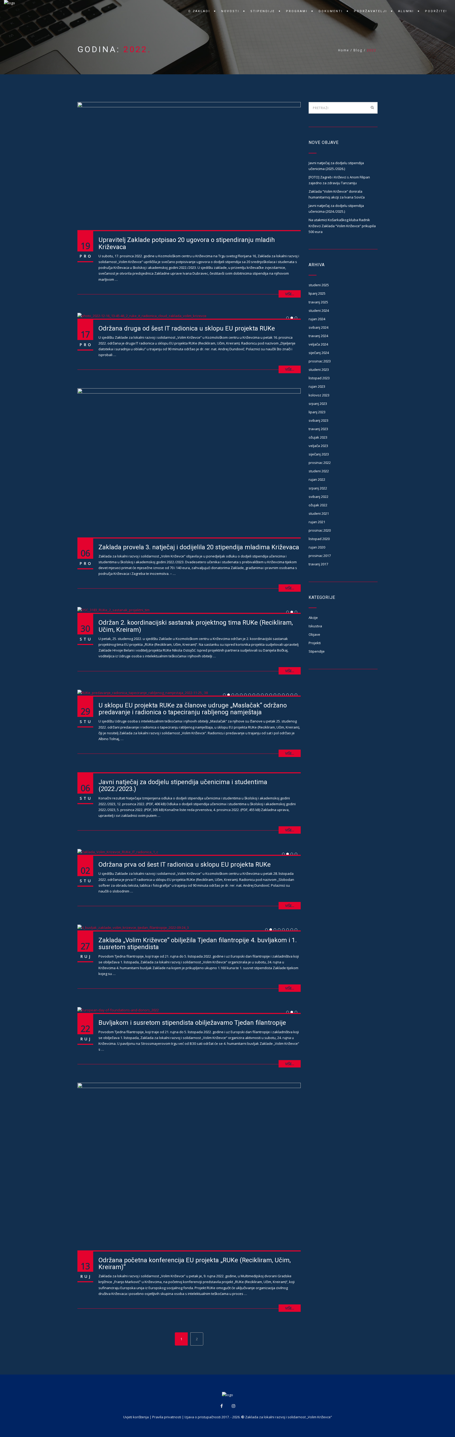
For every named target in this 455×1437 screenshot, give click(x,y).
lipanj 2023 (317, 412)
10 (263, 695)
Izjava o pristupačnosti (203, 1417)
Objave (314, 634)
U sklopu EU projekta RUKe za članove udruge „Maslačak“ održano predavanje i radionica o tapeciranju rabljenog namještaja (192, 709)
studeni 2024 (319, 310)
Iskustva (315, 626)
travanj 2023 (318, 428)
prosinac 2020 (320, 530)
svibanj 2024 (318, 327)
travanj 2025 (318, 302)
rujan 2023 (317, 386)
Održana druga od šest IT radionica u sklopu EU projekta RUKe (186, 328)
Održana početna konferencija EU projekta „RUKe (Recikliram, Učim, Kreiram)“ (194, 1263)
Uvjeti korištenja (136, 1417)
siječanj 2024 (319, 352)
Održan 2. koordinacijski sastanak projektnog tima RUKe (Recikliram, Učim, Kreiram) (195, 626)
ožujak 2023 (318, 437)
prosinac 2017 (320, 555)
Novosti (230, 11)
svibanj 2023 (318, 420)
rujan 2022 (317, 479)
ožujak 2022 (318, 505)
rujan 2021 (317, 522)
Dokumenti (331, 11)
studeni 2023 (319, 369)
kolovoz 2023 (319, 395)
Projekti (315, 642)
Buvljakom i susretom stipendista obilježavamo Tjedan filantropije (192, 1022)
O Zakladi (199, 11)
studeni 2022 (319, 471)
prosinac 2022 (320, 462)
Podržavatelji (370, 11)
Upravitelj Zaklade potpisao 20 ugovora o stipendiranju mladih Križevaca (186, 243)
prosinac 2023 (320, 361)
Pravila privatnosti (166, 1417)
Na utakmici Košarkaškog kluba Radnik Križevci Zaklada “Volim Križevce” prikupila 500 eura (342, 225)
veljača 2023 (318, 445)
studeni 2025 (319, 285)
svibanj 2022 (318, 496)
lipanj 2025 (317, 293)
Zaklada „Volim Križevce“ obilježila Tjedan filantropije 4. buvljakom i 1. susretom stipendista (197, 943)
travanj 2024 (318, 335)
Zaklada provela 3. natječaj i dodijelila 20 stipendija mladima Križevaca (198, 547)
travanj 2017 (318, 564)
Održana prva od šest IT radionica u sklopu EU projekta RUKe (184, 864)
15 (284, 695)
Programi (297, 11)
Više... (289, 294)
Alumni (406, 11)
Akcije (313, 617)
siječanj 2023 (319, 454)
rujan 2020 (317, 547)
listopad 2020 (319, 538)
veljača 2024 (318, 344)
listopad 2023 (319, 378)
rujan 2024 (317, 319)
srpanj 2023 (318, 403)
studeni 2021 (319, 513)
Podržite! (436, 11)
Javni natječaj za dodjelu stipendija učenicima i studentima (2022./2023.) (182, 785)
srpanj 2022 (318, 488)
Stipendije (262, 11)
